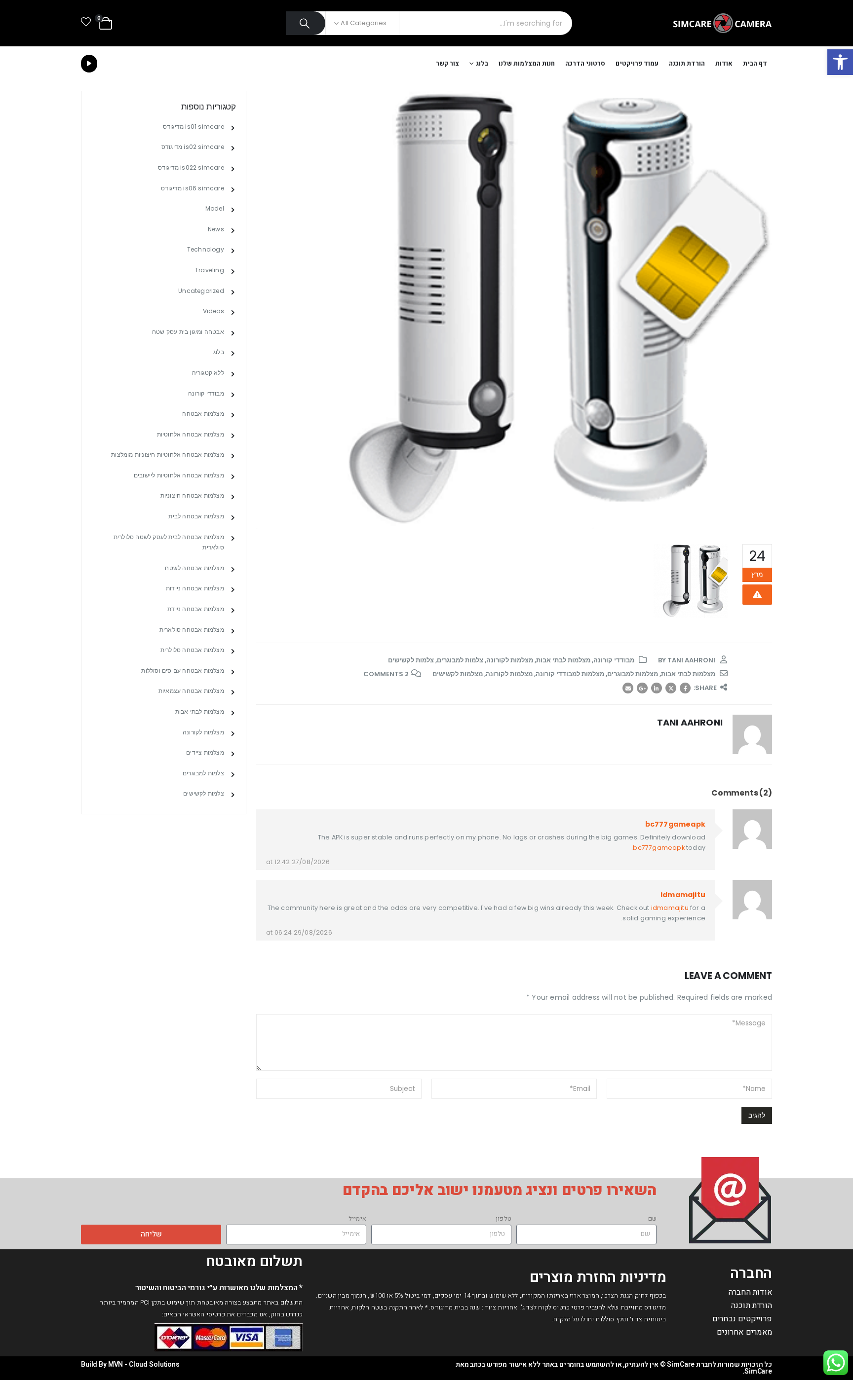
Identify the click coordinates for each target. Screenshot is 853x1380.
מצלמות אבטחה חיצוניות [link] (192, 495)
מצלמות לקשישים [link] (457, 674)
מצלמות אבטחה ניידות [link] (195, 588)
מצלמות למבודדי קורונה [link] (570, 674)
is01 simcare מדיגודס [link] (193, 126)
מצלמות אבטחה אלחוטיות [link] (190, 434)
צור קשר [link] (447, 63)
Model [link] (214, 208)
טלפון (503, 1218)
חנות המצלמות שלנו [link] (527, 63)
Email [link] (627, 688)
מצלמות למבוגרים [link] (632, 674)
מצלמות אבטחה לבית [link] (196, 516)
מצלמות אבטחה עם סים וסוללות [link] (182, 670)
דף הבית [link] (755, 63)
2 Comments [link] (386, 674)
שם (652, 1218)
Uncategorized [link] (201, 291)
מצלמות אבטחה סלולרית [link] (192, 650)
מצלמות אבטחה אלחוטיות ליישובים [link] (179, 475)
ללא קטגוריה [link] (208, 372)
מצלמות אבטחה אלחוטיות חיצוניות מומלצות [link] (167, 454)
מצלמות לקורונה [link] (509, 660)
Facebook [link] (685, 688)
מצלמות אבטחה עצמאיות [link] (191, 691)
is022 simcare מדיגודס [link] (191, 167)
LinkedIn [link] (656, 688)
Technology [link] (205, 249)
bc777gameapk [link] (675, 824)
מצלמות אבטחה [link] (203, 413)
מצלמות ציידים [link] (205, 752)
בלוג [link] (482, 63)
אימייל (357, 1218)
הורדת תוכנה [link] (687, 63)
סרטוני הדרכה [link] (585, 63)
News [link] (216, 229)
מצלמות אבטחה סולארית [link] (191, 629)
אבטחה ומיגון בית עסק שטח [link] (188, 331)
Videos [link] (213, 311)
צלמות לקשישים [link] (411, 660)
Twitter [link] (670, 688)
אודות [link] (724, 63)
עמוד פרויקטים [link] (637, 63)
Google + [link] (642, 688)
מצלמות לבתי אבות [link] (563, 660)
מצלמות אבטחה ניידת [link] (195, 609)
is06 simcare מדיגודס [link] (192, 188)
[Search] (306, 23)
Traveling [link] (209, 270)
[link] (840, 62)
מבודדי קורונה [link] (613, 660)
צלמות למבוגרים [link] (460, 660)
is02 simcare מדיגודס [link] (192, 147)
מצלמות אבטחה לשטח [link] (194, 568)
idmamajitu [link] (682, 895)
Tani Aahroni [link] (691, 660)
